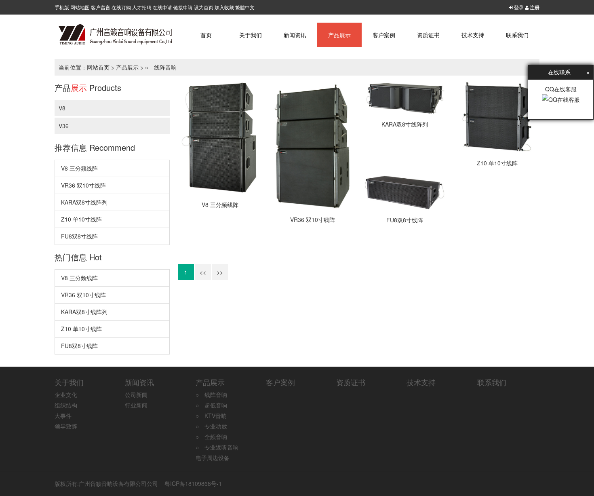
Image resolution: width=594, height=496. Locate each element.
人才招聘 (142, 7)
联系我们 (517, 35)
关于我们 (250, 35)
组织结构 (66, 405)
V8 (62, 108)
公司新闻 (136, 394)
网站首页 (98, 67)
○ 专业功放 (211, 426)
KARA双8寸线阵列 (84, 202)
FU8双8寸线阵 (79, 236)
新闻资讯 (295, 35)
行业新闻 (136, 405)
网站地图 (80, 7)
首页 (206, 35)
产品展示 (339, 35)
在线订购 (121, 7)
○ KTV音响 (211, 416)
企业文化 (66, 394)
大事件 (63, 416)
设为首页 (203, 7)
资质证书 (428, 35)
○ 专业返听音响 (217, 447)
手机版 (62, 7)
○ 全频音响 (211, 437)
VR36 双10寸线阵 (83, 185)
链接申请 (183, 7)
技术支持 (472, 35)
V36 (64, 126)
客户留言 (100, 7)
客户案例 (384, 35)
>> (220, 272)
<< (203, 272)
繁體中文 (245, 7)
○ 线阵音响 (161, 67)
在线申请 (162, 7)
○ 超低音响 (211, 405)
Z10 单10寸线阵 (81, 219)
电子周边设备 (213, 458)
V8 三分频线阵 (79, 168)
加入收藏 (224, 7)
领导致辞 (66, 426)
